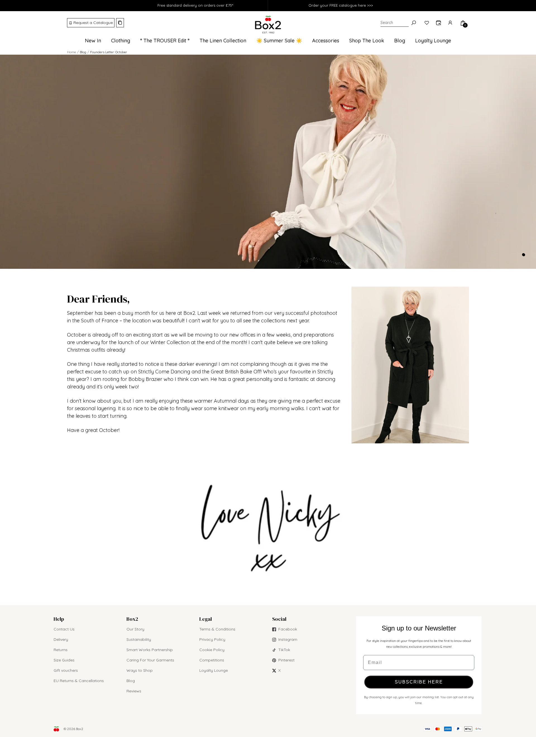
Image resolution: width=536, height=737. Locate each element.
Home (71, 52)
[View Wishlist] (427, 23)
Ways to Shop (139, 670)
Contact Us (64, 629)
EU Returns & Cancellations (79, 680)
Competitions (211, 660)
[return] (438, 23)
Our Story (135, 629)
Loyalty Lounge (213, 670)
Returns (61, 649)
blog (83, 52)
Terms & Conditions (217, 629)
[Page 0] (523, 254)
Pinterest (286, 660)
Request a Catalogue (93, 22)
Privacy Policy (212, 639)
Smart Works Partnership (149, 649)
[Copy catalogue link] (120, 22)
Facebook (287, 629)
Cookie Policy (211, 649)
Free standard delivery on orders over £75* (195, 5)
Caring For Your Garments (150, 660)
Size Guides (64, 660)
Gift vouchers (66, 670)
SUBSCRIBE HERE (419, 682)
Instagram (287, 639)
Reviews (133, 690)
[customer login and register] (450, 23)
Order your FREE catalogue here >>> (340, 5)
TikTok (284, 649)
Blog (130, 680)
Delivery (61, 639)
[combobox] (395, 23)
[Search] (414, 23)
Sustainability (138, 639)
